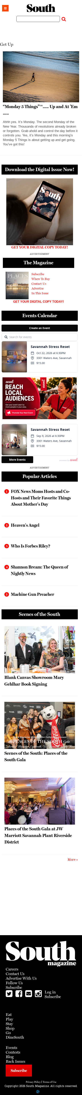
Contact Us (38, 283)
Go (8, 1032)
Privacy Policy (33, 1081)
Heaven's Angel (25, 525)
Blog (10, 1056)
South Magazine (41, 8)
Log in (50, 992)
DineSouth (15, 1037)
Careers (12, 969)
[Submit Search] (64, 18)
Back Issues (15, 1061)
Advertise (37, 288)
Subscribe (37, 274)
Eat (9, 1014)
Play (9, 1019)
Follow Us (14, 982)
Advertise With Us (21, 978)
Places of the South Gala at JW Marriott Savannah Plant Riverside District (38, 835)
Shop (10, 1028)
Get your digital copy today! (38, 301)
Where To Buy (40, 279)
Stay (9, 1023)
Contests (13, 1052)
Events (11, 1047)
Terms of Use (49, 1081)
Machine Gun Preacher (32, 594)
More (72, 859)
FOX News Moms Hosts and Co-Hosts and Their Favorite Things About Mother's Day (41, 498)
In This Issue (39, 293)
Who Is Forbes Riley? (30, 545)
